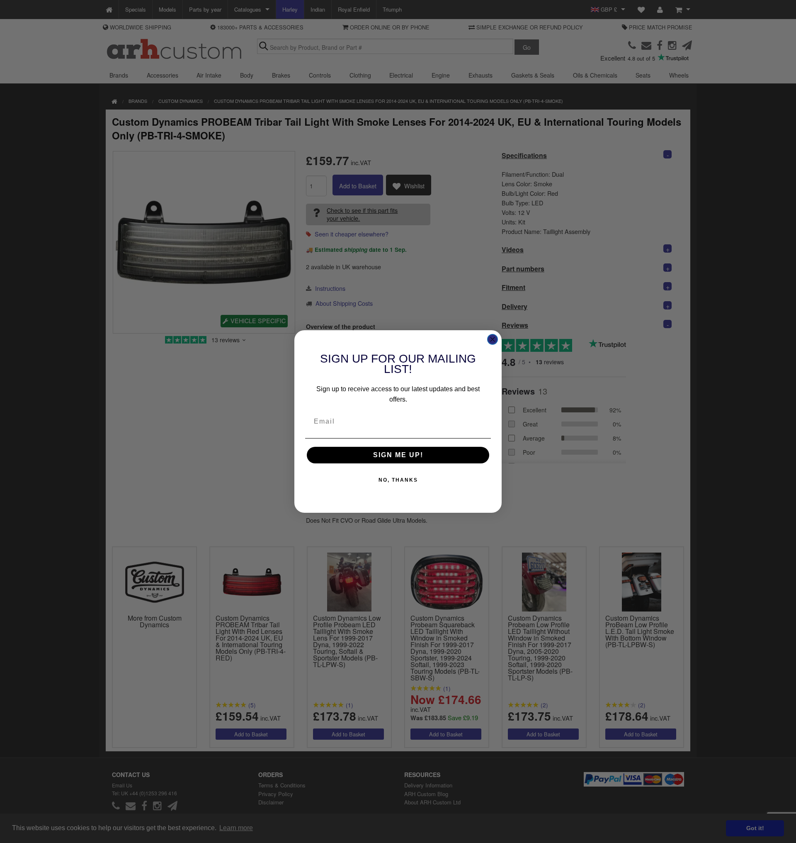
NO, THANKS (398, 480)
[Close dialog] (493, 339)
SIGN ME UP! (398, 454)
